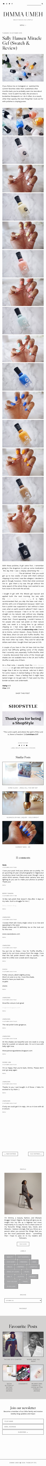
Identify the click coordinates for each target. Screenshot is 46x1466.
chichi (4, 969)
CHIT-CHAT (11, 1262)
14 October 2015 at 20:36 (9, 1038)
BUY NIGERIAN (23, 1257)
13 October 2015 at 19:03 (9, 919)
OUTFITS (21, 1276)
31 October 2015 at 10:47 (9, 1103)
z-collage (11, 1286)
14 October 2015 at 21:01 (9, 1064)
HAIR (34, 1262)
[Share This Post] (21, 745)
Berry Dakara (7, 893)
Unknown (6, 917)
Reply (4, 885)
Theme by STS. (31, 1463)
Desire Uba (6, 1062)
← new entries (10, 1154)
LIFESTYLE (33, 1267)
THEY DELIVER (12, 1281)
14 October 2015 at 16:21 (9, 999)
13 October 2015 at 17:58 (9, 895)
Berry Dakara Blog (9, 906)
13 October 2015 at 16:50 (9, 867)
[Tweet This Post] (19, 745)
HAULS (23, 748)
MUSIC (27, 1272)
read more (23, 1244)
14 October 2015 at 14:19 (9, 971)
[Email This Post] (26, 745)
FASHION (23, 1262)
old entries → (36, 1154)
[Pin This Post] (24, 745)
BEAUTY (18, 748)
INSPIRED (21, 1267)
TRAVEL (25, 1281)
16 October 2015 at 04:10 (9, 1084)
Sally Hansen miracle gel (19, 599)
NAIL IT (27, 748)
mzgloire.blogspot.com (11, 1008)
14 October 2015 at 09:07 (9, 947)
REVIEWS (32, 748)
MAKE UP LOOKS (13, 1272)
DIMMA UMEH (23, 14)
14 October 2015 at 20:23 (9, 1021)
